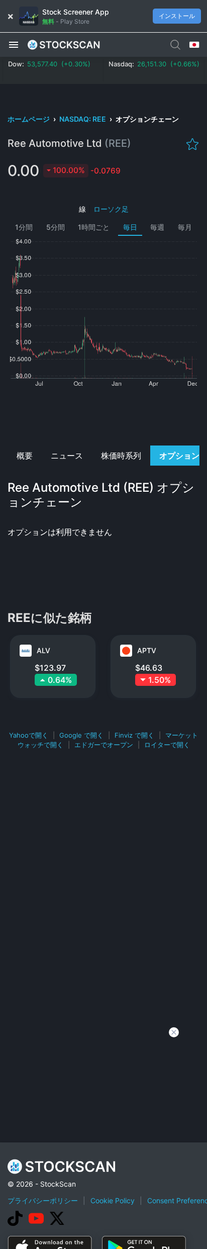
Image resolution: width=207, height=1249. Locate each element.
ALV (43, 650)
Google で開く (81, 735)
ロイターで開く (167, 745)
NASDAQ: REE (83, 119)
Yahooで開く (28, 735)
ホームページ (29, 119)
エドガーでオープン (103, 745)
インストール (177, 16)
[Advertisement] (103, 415)
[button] (14, 44)
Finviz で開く (134, 735)
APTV (146, 650)
